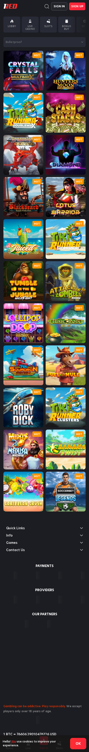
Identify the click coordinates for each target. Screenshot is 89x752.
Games (11, 542)
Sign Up (77, 6)
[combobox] (44, 42)
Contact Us (15, 550)
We (13, 741)
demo (23, 71)
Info (9, 535)
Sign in (59, 6)
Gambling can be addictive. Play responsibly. (34, 706)
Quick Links (15, 528)
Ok (78, 743)
